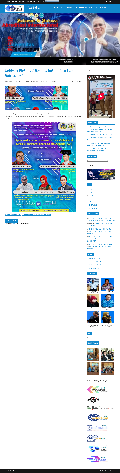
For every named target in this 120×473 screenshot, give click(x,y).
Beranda (8, 1)
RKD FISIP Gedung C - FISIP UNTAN (100, 229)
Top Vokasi (34, 7)
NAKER (91, 189)
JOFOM (91, 192)
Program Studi (57, 7)
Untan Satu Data (94, 268)
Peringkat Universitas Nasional (99, 265)
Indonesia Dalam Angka (96, 262)
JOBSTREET (92, 199)
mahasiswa (18, 215)
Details (90, 165)
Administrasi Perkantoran (84, 7)
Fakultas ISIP (41, 1)
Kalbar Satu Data (94, 259)
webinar (48, 215)
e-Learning (21, 1)
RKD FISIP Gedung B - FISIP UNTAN (100, 244)
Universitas (53, 81)
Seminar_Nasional (26, 215)
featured (12, 215)
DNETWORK (93, 205)
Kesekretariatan (101, 7)
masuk (14, 224)
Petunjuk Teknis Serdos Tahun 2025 (101, 134)
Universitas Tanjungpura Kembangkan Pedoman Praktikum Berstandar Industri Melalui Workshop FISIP (100, 129)
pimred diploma (25, 81)
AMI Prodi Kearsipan (108, 220)
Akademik (14, 1)
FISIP (112, 7)
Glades (112, 471)
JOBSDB (91, 195)
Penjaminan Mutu (31, 1)
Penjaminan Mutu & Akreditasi (41, 81)
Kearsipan (69, 7)
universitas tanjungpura (38, 215)
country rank (104, 408)
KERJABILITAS (93, 208)
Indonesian (49, 1)
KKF (90, 202)
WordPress (105, 471)
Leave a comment (78, 81)
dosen (6, 215)
